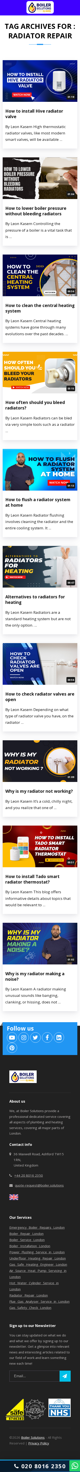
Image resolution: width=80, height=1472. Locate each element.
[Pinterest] (12, 1048)
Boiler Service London (27, 1240)
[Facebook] (47, 1037)
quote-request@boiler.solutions (39, 1185)
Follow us (20, 1028)
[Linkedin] (59, 1037)
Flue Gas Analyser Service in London (39, 1301)
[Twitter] (35, 1037)
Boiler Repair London (26, 1233)
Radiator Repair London (28, 1295)
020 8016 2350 (42, 1466)
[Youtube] (12, 1037)
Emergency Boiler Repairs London (37, 1227)
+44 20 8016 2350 (28, 1175)
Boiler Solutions (33, 1437)
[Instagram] (23, 1037)
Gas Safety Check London (30, 1307)
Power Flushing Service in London (37, 1252)
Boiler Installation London (29, 1246)
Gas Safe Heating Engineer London (38, 1264)
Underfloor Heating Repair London (37, 1258)
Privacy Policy (38, 1443)
